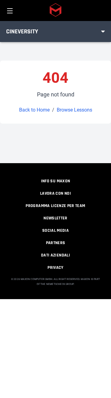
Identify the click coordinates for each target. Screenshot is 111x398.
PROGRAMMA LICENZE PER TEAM (55, 206)
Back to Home (34, 110)
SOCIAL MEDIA (55, 230)
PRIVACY (55, 267)
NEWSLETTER (55, 218)
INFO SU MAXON (55, 181)
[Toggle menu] (103, 31)
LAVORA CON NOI (55, 193)
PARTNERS (55, 243)
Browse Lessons (74, 110)
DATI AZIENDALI (55, 255)
